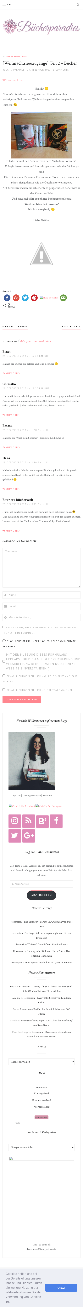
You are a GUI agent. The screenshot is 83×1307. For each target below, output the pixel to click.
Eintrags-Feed (41, 1093)
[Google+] (28, 836)
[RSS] (28, 821)
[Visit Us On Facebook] (21, 806)
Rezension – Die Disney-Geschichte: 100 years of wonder (41, 962)
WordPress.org (41, 1107)
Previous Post (16, 326)
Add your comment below (35, 341)
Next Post (70, 326)
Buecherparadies (14, 69)
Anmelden (41, 1087)
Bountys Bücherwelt (18, 500)
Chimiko (9, 384)
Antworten (13, 373)
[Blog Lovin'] (42, 821)
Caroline (16, 998)
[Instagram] (14, 821)
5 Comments (61, 69)
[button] (11, 1302)
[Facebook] (56, 821)
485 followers (41, 1117)
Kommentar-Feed (41, 1100)
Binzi (7, 351)
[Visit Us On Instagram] (48, 806)
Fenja (12, 986)
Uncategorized (16, 56)
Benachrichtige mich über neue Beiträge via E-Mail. (40, 690)
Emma (8, 425)
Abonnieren (41, 895)
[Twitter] (14, 836)
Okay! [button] (61, 1287)
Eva (14, 1009)
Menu (10, 4)
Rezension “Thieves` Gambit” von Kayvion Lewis (42, 944)
